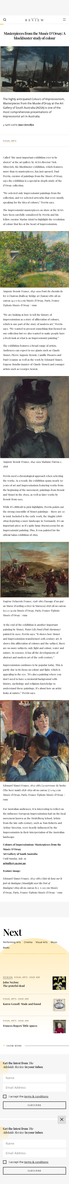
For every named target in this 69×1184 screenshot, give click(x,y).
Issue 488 (34, 977)
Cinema (28, 942)
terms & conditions (36, 1096)
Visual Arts (9, 141)
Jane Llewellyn (26, 124)
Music (54, 942)
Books (6, 947)
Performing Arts (12, 942)
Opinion (8, 977)
